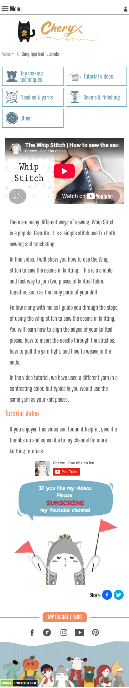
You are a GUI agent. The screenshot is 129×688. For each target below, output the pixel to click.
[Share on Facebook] (107, 595)
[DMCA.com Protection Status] (19, 685)
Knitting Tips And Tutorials (38, 54)
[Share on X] (119, 595)
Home (6, 54)
